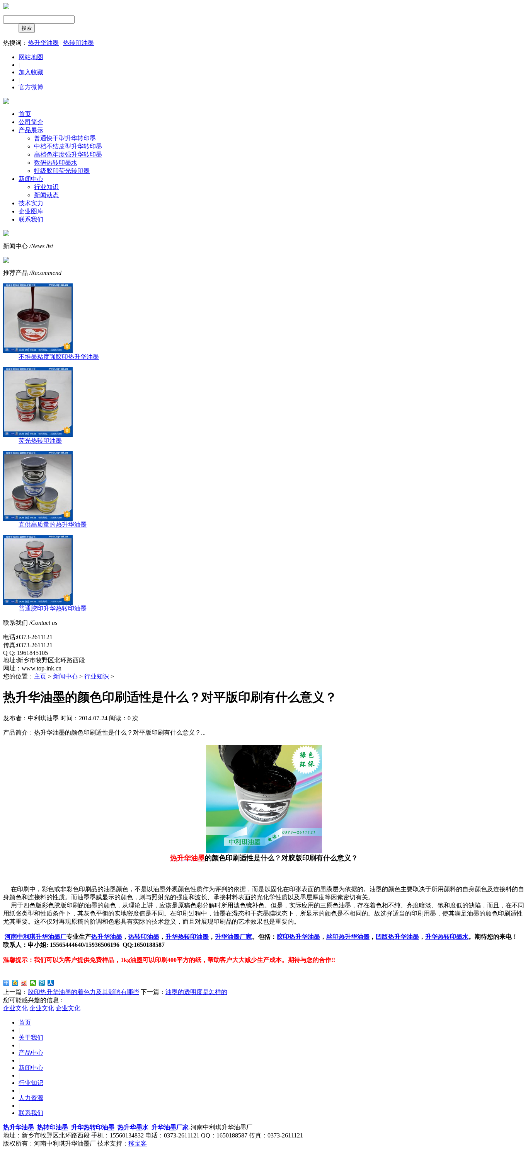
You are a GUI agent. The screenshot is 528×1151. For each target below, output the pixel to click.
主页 (41, 676)
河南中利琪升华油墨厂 (35, 936)
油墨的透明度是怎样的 (196, 992)
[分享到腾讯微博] (42, 983)
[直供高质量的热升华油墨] (38, 518)
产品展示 (31, 130)
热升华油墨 (43, 42)
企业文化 (15, 1008)
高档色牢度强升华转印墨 (68, 154)
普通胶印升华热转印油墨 (53, 608)
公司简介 (31, 122)
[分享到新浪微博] (24, 983)
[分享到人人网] (51, 983)
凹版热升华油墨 (397, 936)
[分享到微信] (33, 983)
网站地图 (31, 57)
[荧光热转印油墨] (38, 434)
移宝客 (137, 1143)
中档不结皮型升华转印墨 (68, 146)
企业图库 (31, 211)
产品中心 (31, 1052)
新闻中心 (31, 179)
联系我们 (31, 219)
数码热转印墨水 (55, 162)
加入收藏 (31, 72)
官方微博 (31, 87)
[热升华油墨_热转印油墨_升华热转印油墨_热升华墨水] (6, 7)
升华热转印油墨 (187, 936)
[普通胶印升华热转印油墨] (38, 602)
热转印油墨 (78, 42)
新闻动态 (46, 195)
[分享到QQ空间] (15, 983)
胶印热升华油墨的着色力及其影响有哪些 (83, 992)
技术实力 (31, 203)
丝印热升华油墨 (348, 936)
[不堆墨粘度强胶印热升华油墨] (38, 351)
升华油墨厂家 (233, 936)
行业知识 (46, 187)
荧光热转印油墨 (40, 440)
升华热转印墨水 (446, 936)
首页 (25, 114)
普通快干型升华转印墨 (65, 138)
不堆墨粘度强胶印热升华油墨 (59, 356)
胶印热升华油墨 (298, 936)
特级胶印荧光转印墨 (62, 170)
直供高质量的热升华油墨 (53, 524)
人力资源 (31, 1098)
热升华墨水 (133, 1127)
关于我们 (31, 1037)
